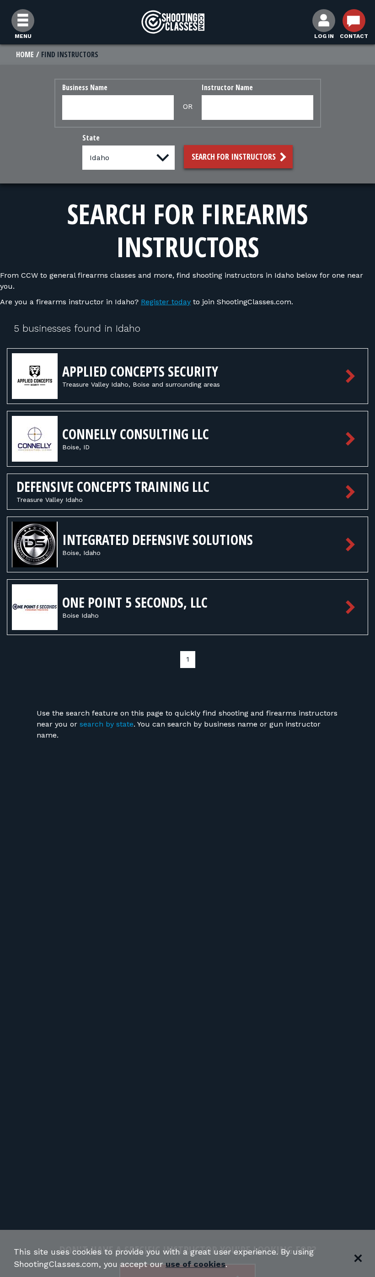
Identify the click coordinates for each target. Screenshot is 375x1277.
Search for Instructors (235, 156)
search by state (107, 724)
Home (25, 54)
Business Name (84, 87)
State (91, 138)
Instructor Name (227, 87)
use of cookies (195, 1264)
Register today (166, 301)
